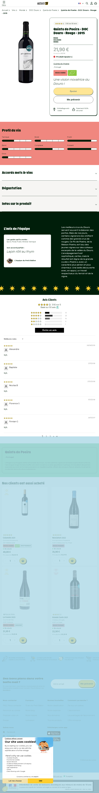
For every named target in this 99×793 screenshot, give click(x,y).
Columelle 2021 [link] (9, 538)
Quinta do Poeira (50, 10)
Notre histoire (31, 715)
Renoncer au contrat (11, 710)
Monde (22, 10)
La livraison (30, 720)
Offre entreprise (74, 720)
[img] (8, 345)
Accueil (5, 10)
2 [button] (46, 436)
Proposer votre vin (10, 715)
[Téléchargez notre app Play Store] (71, 739)
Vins (13, 10)
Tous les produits (55, 720)
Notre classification (56, 705)
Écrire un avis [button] (49, 330)
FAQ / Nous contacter (12, 705)
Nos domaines (54, 715)
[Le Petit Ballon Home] (42, 3)
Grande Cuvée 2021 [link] (60, 617)
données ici (6, 690)
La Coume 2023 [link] (9, 617)
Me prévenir (73, 99)
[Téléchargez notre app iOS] (71, 733)
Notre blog (30, 710)
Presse (6, 720)
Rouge (55, 38)
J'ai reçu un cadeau (76, 705)
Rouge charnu (60, 73)
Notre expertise (54, 710)
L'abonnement (74, 710)
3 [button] (50, 436)
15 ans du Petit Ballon (34, 705)
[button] (4, 3)
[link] (25, 510)
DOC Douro (34, 10)
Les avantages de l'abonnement (81, 715)
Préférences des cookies (88, 760)
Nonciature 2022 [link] (59, 538)
